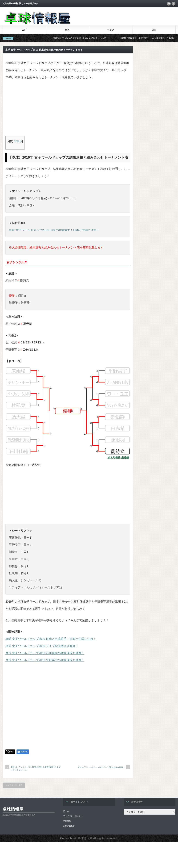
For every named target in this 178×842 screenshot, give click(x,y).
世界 (67, 30)
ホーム (66, 811)
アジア (110, 30)
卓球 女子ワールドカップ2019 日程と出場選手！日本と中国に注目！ (54, 230)
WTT (24, 30)
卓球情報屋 (13, 809)
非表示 (18, 141)
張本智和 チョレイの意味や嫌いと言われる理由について (65, 38)
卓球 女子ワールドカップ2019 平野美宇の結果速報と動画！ (44, 660)
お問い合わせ (69, 826)
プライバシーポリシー (72, 816)
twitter (173, 4)
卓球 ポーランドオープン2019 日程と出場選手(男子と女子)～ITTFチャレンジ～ (36, 768)
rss (169, 4)
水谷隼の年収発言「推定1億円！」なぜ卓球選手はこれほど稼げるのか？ (139, 38)
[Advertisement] (67, 109)
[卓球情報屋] (36, 23)
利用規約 (67, 821)
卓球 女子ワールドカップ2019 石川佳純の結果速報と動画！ (44, 653)
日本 (154, 30)
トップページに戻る (13, 785)
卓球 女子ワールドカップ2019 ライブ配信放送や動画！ (41, 646)
